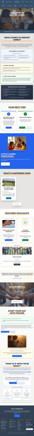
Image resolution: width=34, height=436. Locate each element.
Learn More (8, 198)
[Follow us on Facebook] (26, 422)
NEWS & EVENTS (15, 6)
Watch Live (22, 127)
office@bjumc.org (3, 428)
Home (18, 421)
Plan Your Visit (9, 127)
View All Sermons (17, 264)
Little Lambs (19, 429)
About (19, 426)
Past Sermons (28, 127)
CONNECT (25, 5)
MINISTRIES (9, 5)
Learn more (27, 31)
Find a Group (27, 397)
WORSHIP (3, 5)
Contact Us (17, 415)
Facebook (23, 1)
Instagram (31, 1)
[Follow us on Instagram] (29, 422)
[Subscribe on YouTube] (28, 422)
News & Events (20, 425)
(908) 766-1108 (3, 427)
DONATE (31, 5)
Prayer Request (7, 398)
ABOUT (20, 5)
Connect (19, 428)
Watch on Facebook (5, 331)
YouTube (27, 1)
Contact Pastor (17, 396)
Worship (19, 422)
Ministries (19, 424)
